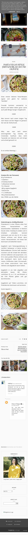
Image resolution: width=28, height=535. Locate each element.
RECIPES (13, 61)
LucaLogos (17, 530)
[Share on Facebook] (22, 339)
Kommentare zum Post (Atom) (14, 447)
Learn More (12, 11)
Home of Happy (16, 404)
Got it (18, 11)
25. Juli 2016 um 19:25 (17, 383)
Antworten (10, 393)
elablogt (10, 383)
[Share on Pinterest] (26, 339)
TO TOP (25, 530)
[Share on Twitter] (24, 339)
